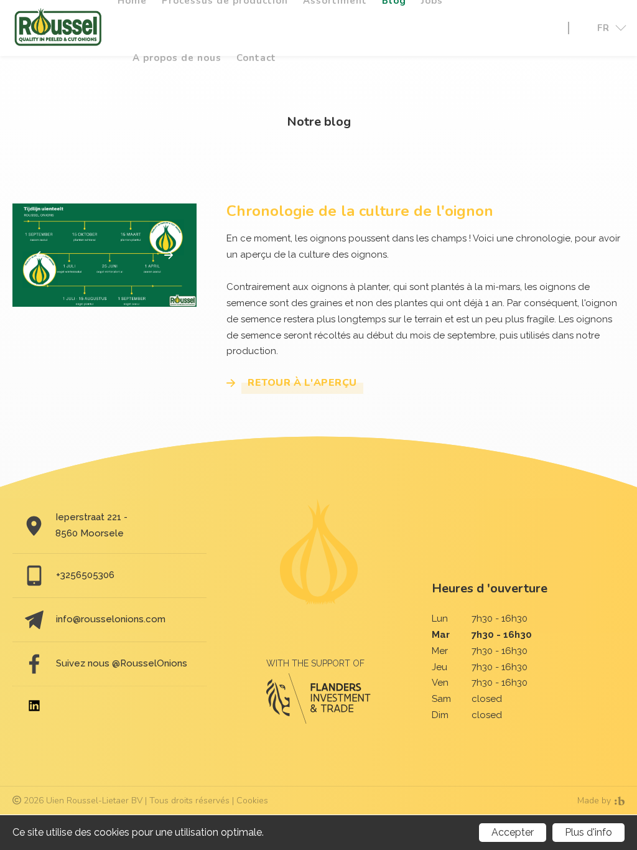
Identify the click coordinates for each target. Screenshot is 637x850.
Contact (256, 58)
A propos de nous (177, 58)
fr (603, 28)
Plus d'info (588, 832)
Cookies (252, 800)
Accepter (512, 832)
